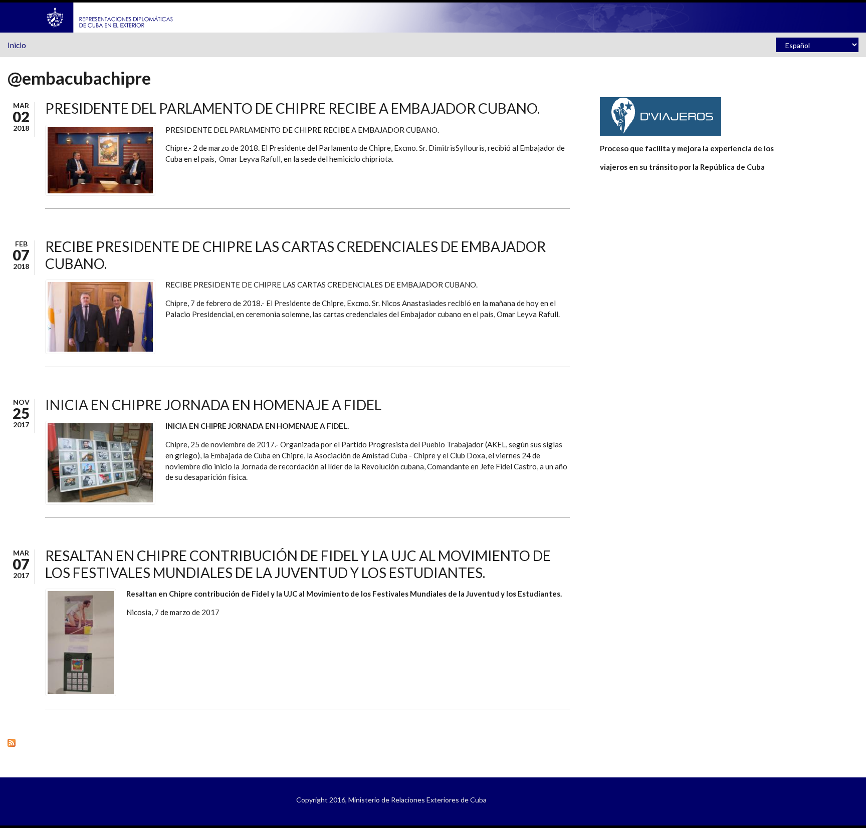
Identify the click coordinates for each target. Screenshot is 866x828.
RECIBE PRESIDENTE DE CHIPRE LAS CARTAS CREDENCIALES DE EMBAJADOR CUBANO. (295, 255)
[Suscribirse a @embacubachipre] (289, 742)
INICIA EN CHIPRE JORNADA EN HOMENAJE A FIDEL (213, 404)
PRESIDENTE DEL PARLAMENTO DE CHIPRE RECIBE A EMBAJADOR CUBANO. (292, 108)
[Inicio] (110, 16)
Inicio (17, 45)
